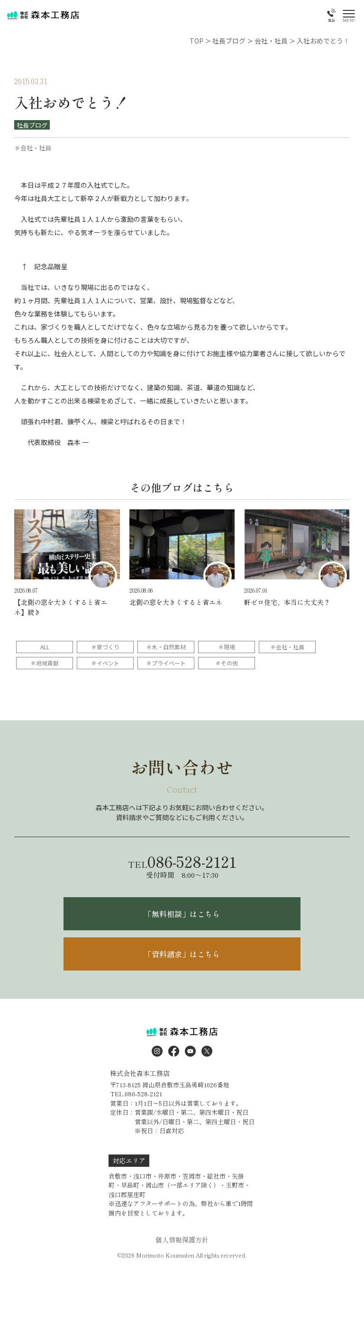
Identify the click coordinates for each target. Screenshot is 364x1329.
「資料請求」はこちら (182, 954)
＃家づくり (105, 647)
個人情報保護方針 (182, 1239)
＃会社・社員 (287, 647)
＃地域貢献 (44, 663)
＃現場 (226, 647)
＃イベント (105, 663)
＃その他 (226, 663)
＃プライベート (166, 663)
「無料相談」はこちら (182, 913)
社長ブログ (32, 125)
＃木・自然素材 (166, 647)
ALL (44, 647)
